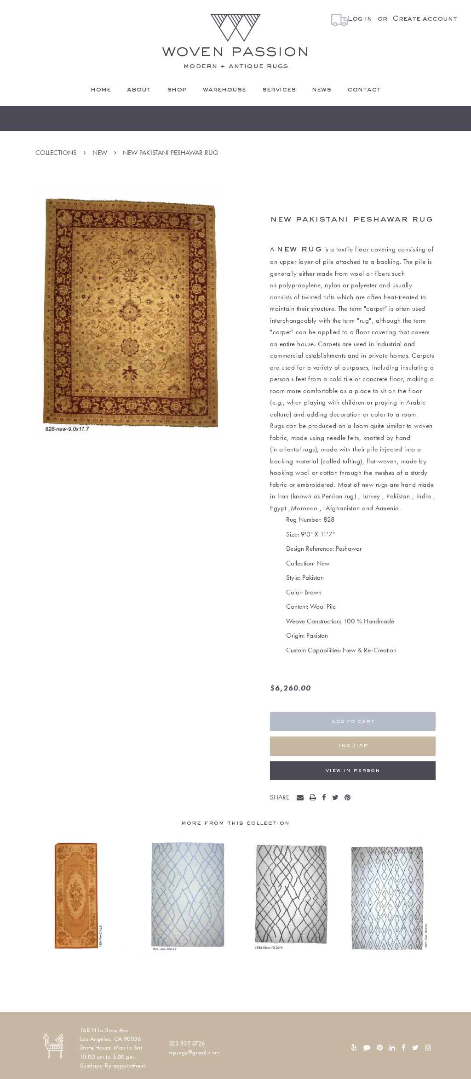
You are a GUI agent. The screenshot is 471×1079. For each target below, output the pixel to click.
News (321, 89)
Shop (177, 89)
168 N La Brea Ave (104, 1030)
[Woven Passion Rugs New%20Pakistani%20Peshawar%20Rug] (302, 798)
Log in (360, 19)
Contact (364, 89)
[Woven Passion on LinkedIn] (392, 1047)
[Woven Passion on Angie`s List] (366, 1047)
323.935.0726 (187, 1043)
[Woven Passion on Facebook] (404, 1047)
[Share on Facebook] (326, 798)
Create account (424, 19)
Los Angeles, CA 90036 (110, 1039)
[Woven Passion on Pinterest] (380, 1047)
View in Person (353, 770)
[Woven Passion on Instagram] (428, 1047)
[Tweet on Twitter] (337, 798)
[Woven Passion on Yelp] (354, 1047)
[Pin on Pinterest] (350, 798)
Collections (56, 152)
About (139, 89)
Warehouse (224, 89)
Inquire (353, 745)
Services (279, 89)
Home (101, 89)
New (99, 152)
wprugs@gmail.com (194, 1052)
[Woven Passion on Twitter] (415, 1047)
